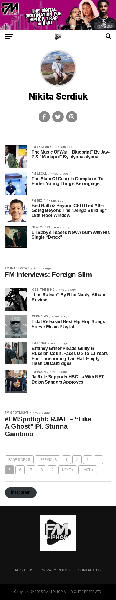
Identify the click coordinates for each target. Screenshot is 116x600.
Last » (87, 470)
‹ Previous (48, 459)
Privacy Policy (55, 570)
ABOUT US (24, 570)
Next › (67, 470)
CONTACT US (89, 570)
